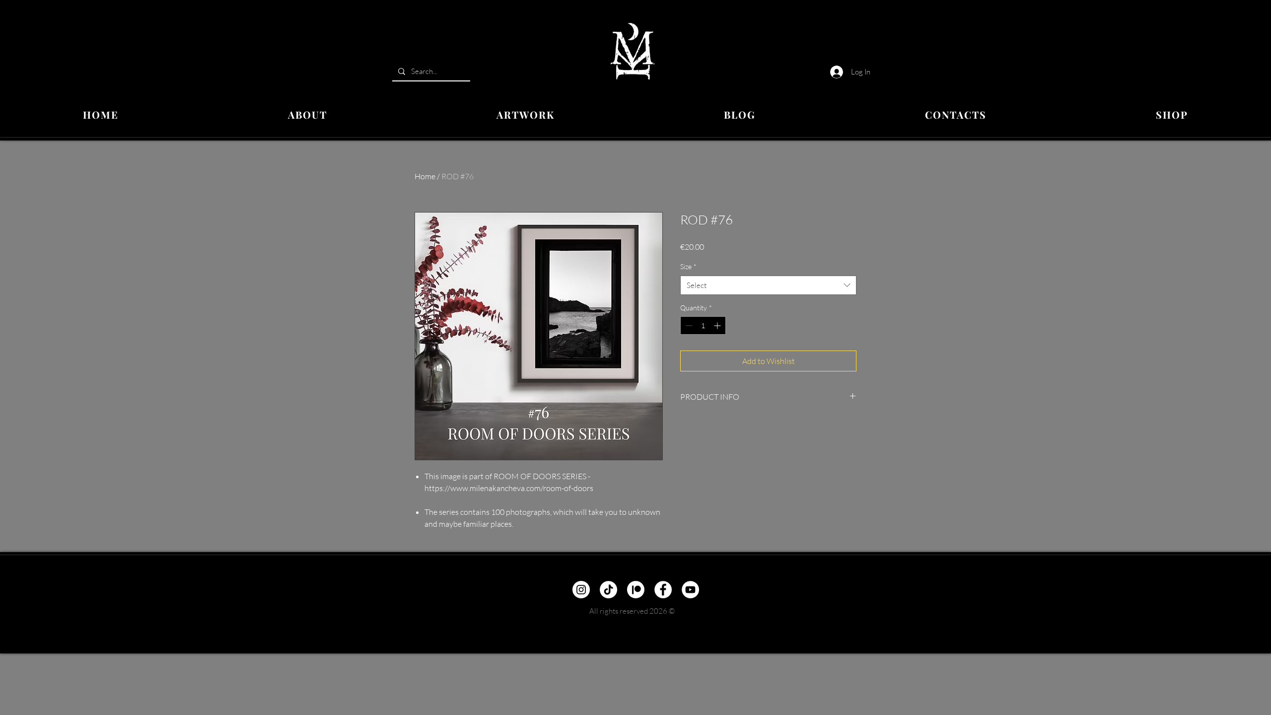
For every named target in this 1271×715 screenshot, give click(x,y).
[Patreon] (635, 589)
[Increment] (718, 325)
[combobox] (768, 285)
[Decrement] (688, 325)
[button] (525, 115)
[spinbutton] (703, 325)
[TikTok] (608, 589)
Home (425, 176)
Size (688, 266)
